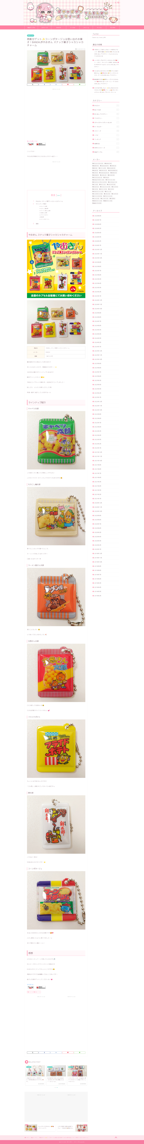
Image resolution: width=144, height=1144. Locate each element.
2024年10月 (98, 308)
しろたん (103, 175)
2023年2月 (97, 393)
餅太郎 (42, 217)
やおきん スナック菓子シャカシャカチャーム (49, 201)
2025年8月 (97, 266)
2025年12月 (98, 249)
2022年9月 (97, 414)
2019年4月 (97, 587)
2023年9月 (97, 363)
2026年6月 (97, 224)
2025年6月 (97, 275)
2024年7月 (97, 321)
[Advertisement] (56, 102)
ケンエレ (99, 27)
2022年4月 (97, 435)
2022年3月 (97, 439)
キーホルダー (106, 127)
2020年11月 (98, 507)
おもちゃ (106, 105)
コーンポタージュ (45, 219)
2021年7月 (97, 473)
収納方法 (106, 144)
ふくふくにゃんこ (98, 177)
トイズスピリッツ (98, 193)
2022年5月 (97, 431)
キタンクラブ (111, 184)
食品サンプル (31, 27)
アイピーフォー (111, 179)
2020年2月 (97, 545)
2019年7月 (97, 575)
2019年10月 (98, 562)
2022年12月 (98, 401)
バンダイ (115, 193)
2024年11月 (98, 304)
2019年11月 (98, 558)
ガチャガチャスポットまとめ (106, 122)
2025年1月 (97, 296)
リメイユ (96, 198)
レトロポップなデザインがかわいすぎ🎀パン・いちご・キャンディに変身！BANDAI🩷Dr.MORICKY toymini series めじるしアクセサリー (106, 63)
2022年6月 (97, 427)
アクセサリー (106, 118)
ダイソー (108, 191)
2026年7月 (97, 220)
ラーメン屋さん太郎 (45, 210)
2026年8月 (97, 216)
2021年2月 (97, 494)
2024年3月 (97, 338)
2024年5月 (97, 330)
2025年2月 (97, 292)
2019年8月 (97, 570)
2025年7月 (97, 271)
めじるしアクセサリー (106, 114)
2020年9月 (97, 515)
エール (96, 184)
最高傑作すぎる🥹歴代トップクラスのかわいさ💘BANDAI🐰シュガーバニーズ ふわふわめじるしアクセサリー (106, 81)
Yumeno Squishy (104, 172)
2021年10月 (98, 461)
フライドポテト (44, 215)
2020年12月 (98, 503)
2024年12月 (98, 300)
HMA (95, 168)
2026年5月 (97, 228)
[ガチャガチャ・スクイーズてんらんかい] (72, 24)
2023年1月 (97, 397)
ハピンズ (107, 193)
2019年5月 (97, 583)
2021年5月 (97, 482)
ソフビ (106, 135)
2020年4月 (97, 536)
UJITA (96, 172)
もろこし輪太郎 (44, 208)
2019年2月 (97, 596)
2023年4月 (97, 385)
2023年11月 (98, 355)
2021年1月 (97, 498)
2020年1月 (97, 549)
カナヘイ (103, 184)
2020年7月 (97, 524)
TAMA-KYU (104, 170)
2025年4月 (97, 283)
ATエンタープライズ (98, 163)
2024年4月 (97, 334)
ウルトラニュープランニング (100, 182)
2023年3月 (97, 389)
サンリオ (115, 186)
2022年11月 (98, 406)
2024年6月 (97, 325)
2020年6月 (97, 528)
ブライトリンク (108, 196)
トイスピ (72, 27)
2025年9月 (97, 262)
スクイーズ (44, 27)
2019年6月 (97, 579)
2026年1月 (97, 245)
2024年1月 (97, 347)
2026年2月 (97, 241)
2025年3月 (97, 287)
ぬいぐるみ (106, 110)
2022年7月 (97, 422)
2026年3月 (97, 237)
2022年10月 (98, 410)
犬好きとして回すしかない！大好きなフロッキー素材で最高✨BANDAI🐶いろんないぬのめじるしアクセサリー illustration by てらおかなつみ (106, 53)
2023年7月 (97, 372)
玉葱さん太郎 (44, 212)
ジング (96, 189)
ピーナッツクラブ (98, 196)
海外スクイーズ (108, 200)
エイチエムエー (113, 182)
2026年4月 (97, 233)
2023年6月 (97, 376)
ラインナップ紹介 (41, 204)
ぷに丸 (107, 177)
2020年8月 (97, 520)
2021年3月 (97, 490)
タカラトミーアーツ (98, 191)
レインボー (105, 198)
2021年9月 (97, 465)
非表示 (58, 195)
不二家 (113, 198)
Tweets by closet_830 (99, 37)
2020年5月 (97, 532)
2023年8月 (97, 368)
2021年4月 (97, 486)
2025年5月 (97, 279)
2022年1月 (97, 448)
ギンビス (96, 186)
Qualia (96, 170)
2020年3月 (97, 541)
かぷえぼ (96, 175)
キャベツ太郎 (44, 206)
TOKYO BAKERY (113, 170)
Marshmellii (112, 168)
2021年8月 (97, 469)
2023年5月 (97, 380)
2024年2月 (97, 342)
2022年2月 (97, 444)
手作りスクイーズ (106, 148)
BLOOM (96, 165)
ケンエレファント (105, 186)
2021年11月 (98, 456)
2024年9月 (97, 313)
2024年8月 (97, 317)
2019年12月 (98, 553)
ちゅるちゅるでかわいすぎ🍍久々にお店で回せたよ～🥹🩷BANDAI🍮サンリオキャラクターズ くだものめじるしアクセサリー (106, 73)
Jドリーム (86, 27)
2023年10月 (98, 359)
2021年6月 (97, 477)
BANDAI (58, 27)
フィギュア (106, 139)
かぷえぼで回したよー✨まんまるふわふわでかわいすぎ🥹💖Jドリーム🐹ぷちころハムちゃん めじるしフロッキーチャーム (106, 90)
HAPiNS (113, 165)
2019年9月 (97, 566)
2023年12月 (98, 351)
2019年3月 (97, 591)
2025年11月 (98, 254)
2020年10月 (98, 511)
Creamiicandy (104, 165)
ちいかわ (112, 27)
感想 (37, 223)
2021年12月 (98, 452)
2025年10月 (98, 258)
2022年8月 (97, 418)
